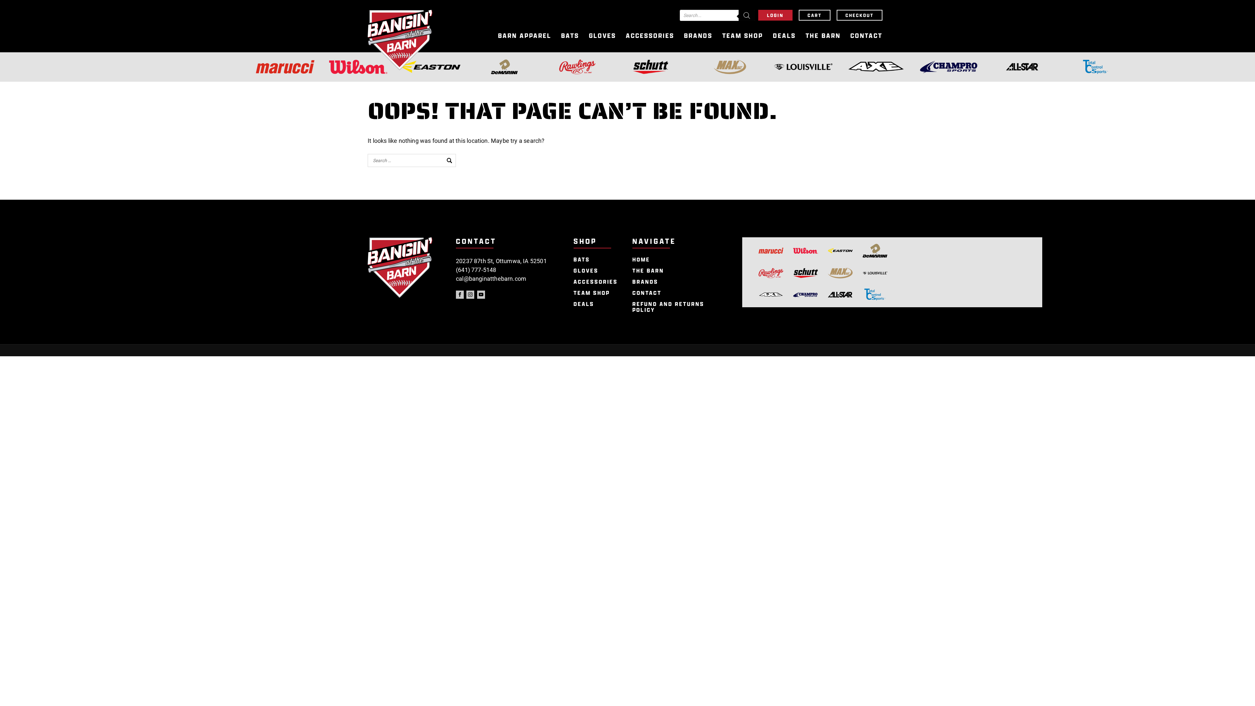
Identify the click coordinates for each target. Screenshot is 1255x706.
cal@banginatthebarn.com (491, 278)
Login (775, 15)
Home (641, 260)
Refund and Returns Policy (668, 307)
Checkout (859, 15)
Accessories (650, 35)
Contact (866, 35)
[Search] (747, 15)
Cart (815, 15)
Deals (784, 35)
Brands (698, 35)
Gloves (602, 35)
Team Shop (742, 35)
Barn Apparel (524, 35)
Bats (570, 35)
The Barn (823, 35)
